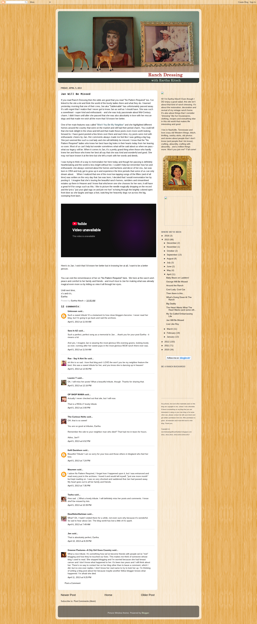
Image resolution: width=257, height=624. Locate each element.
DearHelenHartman (77, 514)
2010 (167, 350)
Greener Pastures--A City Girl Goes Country (90, 550)
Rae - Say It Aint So (77, 358)
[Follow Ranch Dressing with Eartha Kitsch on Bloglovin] (179, 359)
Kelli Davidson (75, 450)
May (169, 270)
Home (108, 594)
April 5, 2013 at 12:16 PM (79, 385)
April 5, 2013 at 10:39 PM (79, 505)
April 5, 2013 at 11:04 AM (79, 322)
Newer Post (68, 594)
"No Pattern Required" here (114, 278)
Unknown (72, 311)
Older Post (148, 594)
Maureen (72, 469)
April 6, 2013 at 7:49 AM (79, 524)
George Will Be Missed (177, 282)
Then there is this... (175, 293)
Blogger (145, 613)
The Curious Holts (77, 417)
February (171, 333)
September (172, 255)
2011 (167, 345)
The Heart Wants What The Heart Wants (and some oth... (181, 308)
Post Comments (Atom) (85, 601)
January (171, 337)
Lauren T (72, 378)
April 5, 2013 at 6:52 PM (79, 441)
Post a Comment (72, 583)
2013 (167, 239)
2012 (167, 342)
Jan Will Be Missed (175, 320)
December (172, 243)
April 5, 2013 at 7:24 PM (79, 461)
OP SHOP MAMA (76, 394)
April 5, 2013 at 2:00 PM (79, 408)
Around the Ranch (174, 285)
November (172, 247)
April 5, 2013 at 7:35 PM (79, 486)
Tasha (71, 495)
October (171, 251)
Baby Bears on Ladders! (177, 278)
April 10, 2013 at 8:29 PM (79, 541)
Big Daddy (171, 304)
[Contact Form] (178, 225)
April (169, 274)
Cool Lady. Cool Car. (176, 289)
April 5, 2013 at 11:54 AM (79, 350)
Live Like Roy (172, 324)
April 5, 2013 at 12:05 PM (79, 369)
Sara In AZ (73, 331)
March (170, 329)
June (169, 266)
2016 (167, 236)
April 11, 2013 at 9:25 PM (79, 577)
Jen (69, 533)
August (170, 259)
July (169, 263)
